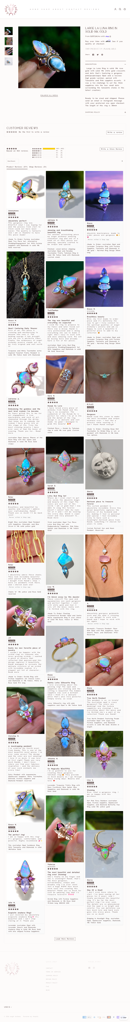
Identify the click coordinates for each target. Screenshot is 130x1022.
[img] (17, 148)
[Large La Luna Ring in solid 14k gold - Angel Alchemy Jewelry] (9, 31)
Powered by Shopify (30, 1016)
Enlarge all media (49, 95)
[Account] (115, 9)
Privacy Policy (51, 983)
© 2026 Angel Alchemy (12, 1016)
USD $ (7, 1007)
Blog (48, 990)
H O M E (34, 9)
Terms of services (53, 972)
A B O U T (58, 9)
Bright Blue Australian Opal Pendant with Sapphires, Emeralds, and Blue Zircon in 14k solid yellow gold (24, 524)
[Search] (120, 9)
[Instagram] (95, 969)
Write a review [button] (114, 132)
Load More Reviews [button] (65, 939)
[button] (37, 149)
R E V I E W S (91, 9)
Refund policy (51, 979)
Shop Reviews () (37, 167)
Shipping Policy (92, 112)
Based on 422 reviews (17, 151)
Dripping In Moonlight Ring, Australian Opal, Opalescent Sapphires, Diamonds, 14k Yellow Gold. (104, 920)
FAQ (47, 986)
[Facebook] (91, 969)
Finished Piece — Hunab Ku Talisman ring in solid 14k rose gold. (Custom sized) (63, 430)
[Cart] (124, 9)
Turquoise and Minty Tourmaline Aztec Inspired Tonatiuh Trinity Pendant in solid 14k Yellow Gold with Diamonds (25, 353)
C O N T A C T (74, 9)
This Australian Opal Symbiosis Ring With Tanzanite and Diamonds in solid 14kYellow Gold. (24, 847)
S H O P (46, 9)
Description (90, 64)
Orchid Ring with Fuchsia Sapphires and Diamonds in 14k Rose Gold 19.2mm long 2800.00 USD (63, 901)
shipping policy (52, 975)
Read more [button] (53, 518)
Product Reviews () (17, 167)
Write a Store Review (111, 149)
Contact (49, 968)
